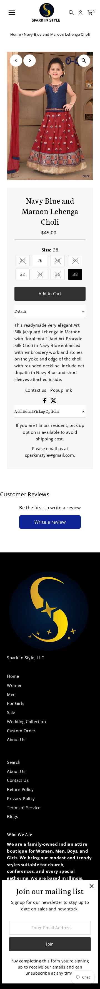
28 (60, 261)
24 (25, 261)
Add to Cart (50, 293)
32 (22, 274)
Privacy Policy (21, 798)
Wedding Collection (26, 721)
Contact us (35, 390)
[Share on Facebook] (45, 401)
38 (75, 274)
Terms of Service (23, 807)
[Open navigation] (12, 13)
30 (77, 261)
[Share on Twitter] (53, 401)
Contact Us (18, 780)
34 (42, 275)
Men (11, 694)
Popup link (61, 390)
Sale (11, 712)
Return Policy (20, 789)
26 (40, 260)
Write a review (50, 522)
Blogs (12, 816)
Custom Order (21, 730)
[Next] (29, 60)
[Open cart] (90, 12)
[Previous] (16, 60)
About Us (16, 739)
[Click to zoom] (84, 60)
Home (15, 34)
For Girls (15, 703)
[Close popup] (91, 886)
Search (13, 762)
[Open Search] (71, 12)
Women (14, 685)
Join (50, 944)
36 (60, 275)
